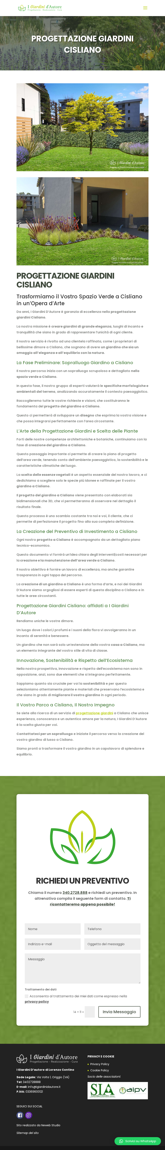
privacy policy (37, 1001)
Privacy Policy (99, 1064)
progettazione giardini (94, 713)
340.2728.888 (75, 892)
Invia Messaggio (119, 1012)
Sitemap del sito (27, 1133)
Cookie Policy (99, 1070)
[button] (137, 1141)
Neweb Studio (50, 1125)
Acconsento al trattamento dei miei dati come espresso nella (76, 999)
